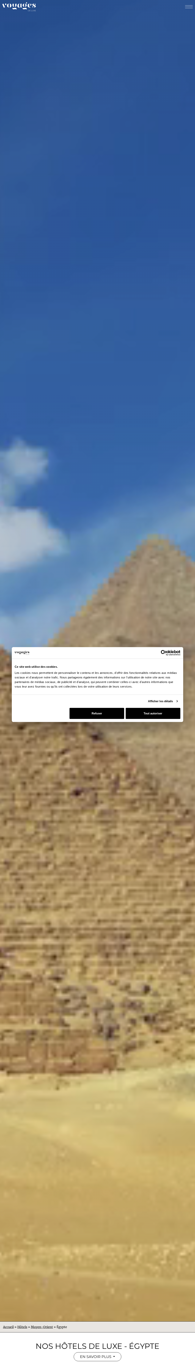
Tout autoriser (153, 713)
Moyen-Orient (42, 1327)
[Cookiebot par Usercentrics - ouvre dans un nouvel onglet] (163, 653)
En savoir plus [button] (96, 1356)
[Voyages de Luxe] (19, 7)
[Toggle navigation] (189, 7)
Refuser (97, 713)
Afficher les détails (160, 701)
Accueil (8, 1327)
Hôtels (22, 1327)
